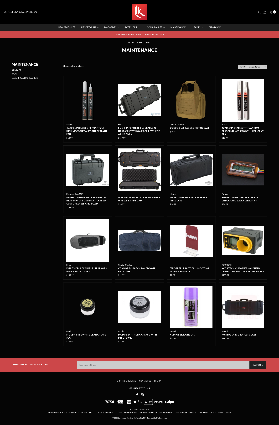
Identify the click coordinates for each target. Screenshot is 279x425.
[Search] (259, 12)
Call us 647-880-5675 (139, 409)
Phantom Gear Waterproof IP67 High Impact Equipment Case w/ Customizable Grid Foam (87, 200)
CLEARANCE (215, 27)
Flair (145, 418)
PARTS (197, 27)
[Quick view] (107, 81)
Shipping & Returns (126, 381)
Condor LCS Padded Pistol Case (189, 128)
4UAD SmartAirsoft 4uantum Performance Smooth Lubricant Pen (243, 131)
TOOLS (15, 74)
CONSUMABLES (155, 27)
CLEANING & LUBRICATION (25, 78)
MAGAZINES (110, 27)
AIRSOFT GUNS (88, 27)
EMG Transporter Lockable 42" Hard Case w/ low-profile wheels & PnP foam (139, 131)
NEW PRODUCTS (66, 27)
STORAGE (16, 70)
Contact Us (145, 381)
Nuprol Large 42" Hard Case (239, 334)
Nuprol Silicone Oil (182, 334)
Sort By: (243, 67)
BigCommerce (161, 418)
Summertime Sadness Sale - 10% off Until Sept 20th (139, 34)
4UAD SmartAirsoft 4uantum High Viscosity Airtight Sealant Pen (86, 131)
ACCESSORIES (132, 27)
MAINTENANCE (178, 27)
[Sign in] (264, 12)
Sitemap (158, 381)
